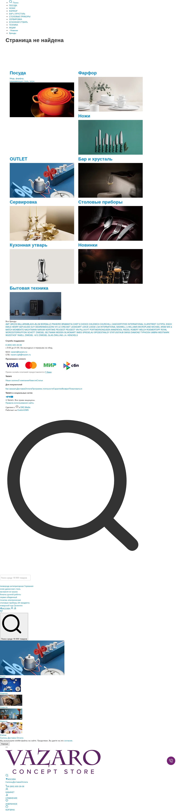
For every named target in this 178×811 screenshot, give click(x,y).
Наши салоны (12, 380)
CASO (114, 324)
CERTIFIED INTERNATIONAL (130, 324)
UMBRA (154, 332)
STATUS (113, 332)
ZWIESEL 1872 (32, 335)
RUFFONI (22, 332)
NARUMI (41, 329)
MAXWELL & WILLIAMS (127, 326)
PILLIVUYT (84, 329)
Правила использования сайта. (20, 402)
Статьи (40, 380)
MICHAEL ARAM (158, 326)
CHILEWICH (94, 324)
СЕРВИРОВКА (15, 19)
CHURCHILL (106, 324)
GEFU (21, 326)
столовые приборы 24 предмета (14, 602)
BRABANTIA (67, 324)
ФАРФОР (13, 10)
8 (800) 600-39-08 (14, 344)
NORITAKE (50, 329)
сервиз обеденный (8, 597)
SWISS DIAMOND (132, 332)
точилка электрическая (10, 599)
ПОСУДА (13, 5)
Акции (2, 676)
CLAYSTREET (150, 324)
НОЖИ (12, 8)
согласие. (68, 740)
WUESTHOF (11, 335)
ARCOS (14, 324)
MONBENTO (18, 329)
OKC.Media (25, 407)
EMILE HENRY (12, 326)
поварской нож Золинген (11, 605)
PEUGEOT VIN (72, 329)
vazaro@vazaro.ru (19, 351)
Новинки (14, 30)
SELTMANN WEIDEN (54, 332)
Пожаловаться (75, 388)
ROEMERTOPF (153, 329)
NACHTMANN (30, 329)
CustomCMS (23, 410)
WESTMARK (163, 332)
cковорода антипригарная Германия (16, 586)
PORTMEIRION (96, 329)
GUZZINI (50, 326)
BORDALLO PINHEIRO (51, 324)
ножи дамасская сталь (10, 588)
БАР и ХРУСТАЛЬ (17, 13)
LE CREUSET (64, 326)
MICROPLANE (144, 326)
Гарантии (57, 388)
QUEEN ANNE (109, 329)
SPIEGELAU (88, 332)
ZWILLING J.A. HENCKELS (66, 335)
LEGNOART (76, 326)
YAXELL (21, 335)
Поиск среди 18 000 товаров (14, 638)
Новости (33, 380)
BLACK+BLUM (34, 324)
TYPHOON (145, 332)
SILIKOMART (70, 332)
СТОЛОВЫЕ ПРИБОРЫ (19, 16)
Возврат (65, 388)
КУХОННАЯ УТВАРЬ (18, 22)
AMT (8, 324)
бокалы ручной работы (10, 594)
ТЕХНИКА (13, 24)
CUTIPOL (161, 324)
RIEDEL (127, 329)
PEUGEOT (61, 329)
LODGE (92, 326)
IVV (56, 326)
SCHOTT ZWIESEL (36, 332)
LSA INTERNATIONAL (106, 326)
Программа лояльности (42, 388)
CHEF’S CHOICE (81, 324)
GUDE (27, 326)
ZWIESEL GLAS (46, 335)
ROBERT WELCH (139, 329)
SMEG (79, 332)
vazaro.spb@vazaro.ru (21, 354)
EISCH (169, 324)
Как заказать (11, 388)
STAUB (120, 332)
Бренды (12, 33)
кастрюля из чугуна (9, 591)
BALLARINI (23, 324)
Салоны (3, 737)
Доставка (21, 388)
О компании (23, 380)
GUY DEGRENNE (38, 326)
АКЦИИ (12, 27)
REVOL (119, 329)
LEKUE (85, 326)
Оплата (28, 388)
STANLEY (105, 332)
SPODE (97, 332)
